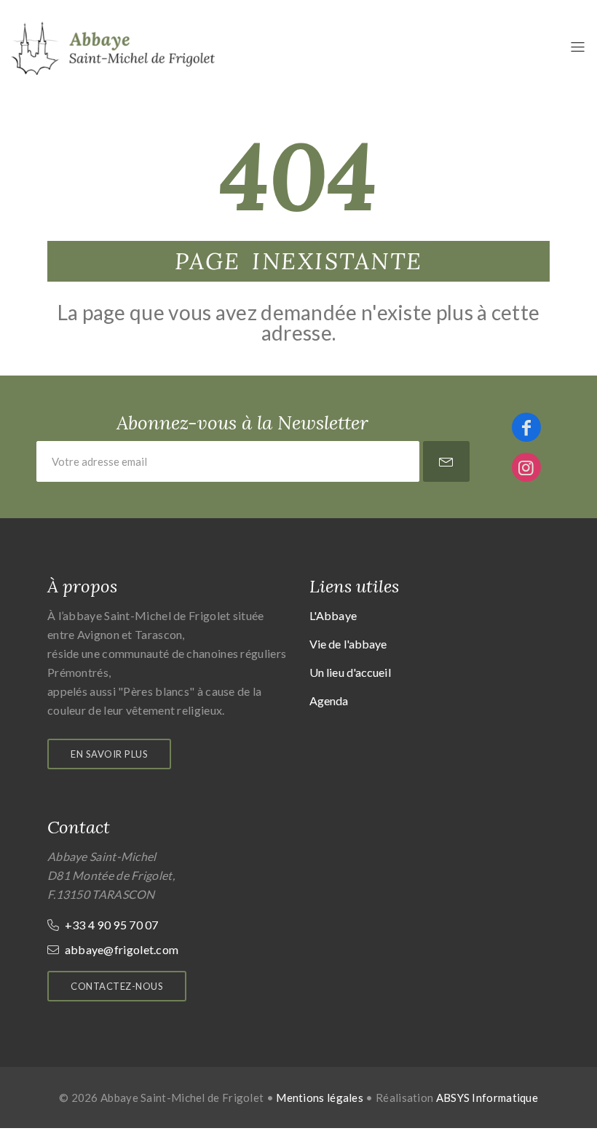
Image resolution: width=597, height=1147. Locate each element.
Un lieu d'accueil (350, 672)
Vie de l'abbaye (348, 644)
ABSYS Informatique (487, 1097)
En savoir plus (109, 754)
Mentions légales (319, 1097)
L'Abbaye (333, 615)
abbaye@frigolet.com (120, 949)
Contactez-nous (117, 986)
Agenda (329, 700)
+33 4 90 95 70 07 (110, 925)
